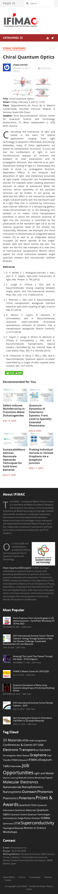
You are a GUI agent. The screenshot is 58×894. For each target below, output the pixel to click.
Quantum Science (19, 814)
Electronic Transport (19, 749)
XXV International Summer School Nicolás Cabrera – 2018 (33, 704)
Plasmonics (11, 798)
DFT (35, 745)
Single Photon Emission (29, 818)
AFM (25, 740)
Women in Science (35, 828)
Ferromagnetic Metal (12, 755)
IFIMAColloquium (19, 760)
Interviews (16, 766)
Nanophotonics (32, 787)
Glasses (25, 755)
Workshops (10, 832)
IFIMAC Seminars (14, 48)
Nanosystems (12, 792)
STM (17, 823)
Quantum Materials (25, 810)
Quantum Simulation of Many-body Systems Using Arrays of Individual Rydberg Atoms (33, 688)
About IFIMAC (9, 877)
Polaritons (27, 797)
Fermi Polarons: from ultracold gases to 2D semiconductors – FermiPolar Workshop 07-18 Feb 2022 (34, 621)
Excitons (45, 750)
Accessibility (34, 877)
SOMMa (45, 818)
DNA (41, 745)
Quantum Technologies (39, 814)
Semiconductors (10, 818)
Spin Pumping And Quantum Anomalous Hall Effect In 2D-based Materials (32, 719)
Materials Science (26, 777)
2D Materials (12, 740)
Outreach (29, 791)
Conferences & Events (17, 745)
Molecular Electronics (20, 781)
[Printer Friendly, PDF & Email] (14, 373)
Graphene (38, 754)
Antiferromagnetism (37, 740)
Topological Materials (13, 828)
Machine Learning (10, 778)
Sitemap (48, 877)
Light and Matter (44, 773)
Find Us (22, 877)
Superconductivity (37, 822)
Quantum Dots (28, 805)
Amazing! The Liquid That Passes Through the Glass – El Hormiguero (33, 657)
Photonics (45, 791)
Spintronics (8, 823)
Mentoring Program (43, 777)
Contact (8, 880)
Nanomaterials (12, 787)
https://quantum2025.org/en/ (17, 567)
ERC (37, 750)
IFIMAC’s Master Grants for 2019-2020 (31, 671)
